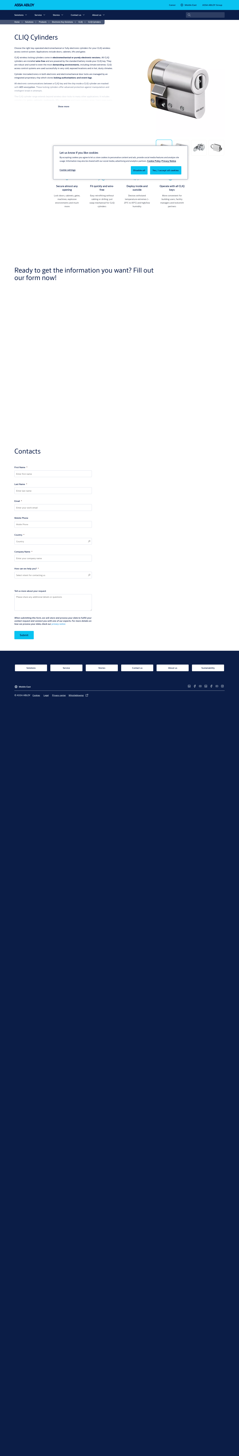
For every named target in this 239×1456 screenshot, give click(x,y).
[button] (26, 15)
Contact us (76, 14)
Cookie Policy (154, 161)
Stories (56, 14)
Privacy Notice (168, 161)
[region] (120, 162)
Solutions (19, 14)
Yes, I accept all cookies (166, 170)
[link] (172, 5)
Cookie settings (68, 170)
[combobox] (205, 15)
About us (96, 14)
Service (38, 14)
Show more (63, 106)
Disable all (139, 170)
